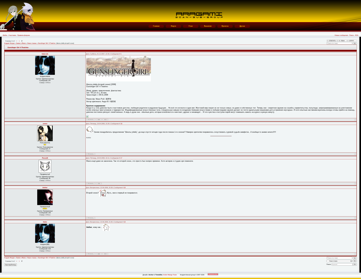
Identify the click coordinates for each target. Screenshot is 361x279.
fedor (45, 222)
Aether (44, 187)
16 (121, 123)
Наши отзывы (32, 43)
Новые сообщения (341, 35)
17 (121, 158)
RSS (356, 35)
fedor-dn (45, 54)
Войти (5, 35)
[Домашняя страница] (99, 119)
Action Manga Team (170, 275)
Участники (12, 35)
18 (125, 187)
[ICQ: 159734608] (105, 119)
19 (125, 222)
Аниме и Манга (21, 43)
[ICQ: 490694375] (99, 183)
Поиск (351, 35)
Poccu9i (45, 158)
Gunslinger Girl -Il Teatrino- (47, 43)
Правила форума (23, 35)
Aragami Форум (9, 43)
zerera (45, 123)
